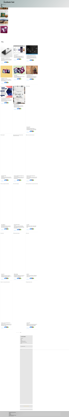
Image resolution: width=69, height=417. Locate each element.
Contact (10, 414)
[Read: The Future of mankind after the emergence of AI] (19, 155)
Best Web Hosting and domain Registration (5, 98)
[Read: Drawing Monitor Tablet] (6, 155)
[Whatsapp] (8, 62)
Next (21, 332)
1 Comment (27, 75)
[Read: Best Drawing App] (32, 106)
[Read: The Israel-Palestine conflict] (19, 203)
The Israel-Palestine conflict (17, 224)
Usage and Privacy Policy (12, 412)
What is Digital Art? (3, 224)
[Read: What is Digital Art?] (6, 203)
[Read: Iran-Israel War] (6, 253)
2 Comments (2, 225)
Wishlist (1, 4)
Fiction (21, 340)
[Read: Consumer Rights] (32, 302)
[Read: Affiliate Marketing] (19, 253)
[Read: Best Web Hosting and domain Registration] (6, 92)
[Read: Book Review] (32, 253)
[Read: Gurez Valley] (32, 203)
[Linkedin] (6, 62)
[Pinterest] (7, 62)
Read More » (2, 83)
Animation (22, 338)
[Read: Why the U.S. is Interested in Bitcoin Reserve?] (6, 302)
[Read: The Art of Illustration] (19, 49)
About (10, 413)
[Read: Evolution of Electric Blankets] (6, 71)
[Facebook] (4, 62)
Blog (21, 339)
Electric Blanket (15, 75)
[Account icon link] (1, 5)
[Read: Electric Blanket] (19, 70)
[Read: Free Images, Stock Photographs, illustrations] (32, 49)
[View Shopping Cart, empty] (1, 6)
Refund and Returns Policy (12, 415)
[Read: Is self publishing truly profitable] (32, 70)
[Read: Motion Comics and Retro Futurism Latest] (32, 155)
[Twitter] (5, 62)
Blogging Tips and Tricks (16, 104)
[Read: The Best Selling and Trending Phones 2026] (6, 51)
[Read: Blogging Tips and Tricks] (19, 95)
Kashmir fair (9, 2)
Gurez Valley (28, 224)
